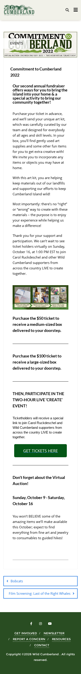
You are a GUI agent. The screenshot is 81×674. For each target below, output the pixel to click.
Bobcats (17, 581)
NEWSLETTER (54, 633)
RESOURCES (61, 639)
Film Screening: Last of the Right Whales (39, 593)
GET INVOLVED (25, 633)
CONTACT (41, 645)
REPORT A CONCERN (29, 639)
